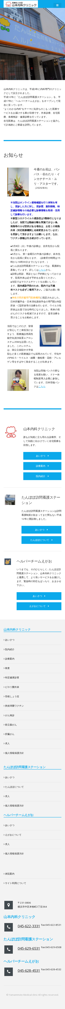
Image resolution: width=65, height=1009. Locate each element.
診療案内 (40, 465)
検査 (7, 668)
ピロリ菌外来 (12, 687)
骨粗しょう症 (12, 696)
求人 (7, 743)
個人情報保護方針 (14, 753)
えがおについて (37, 606)
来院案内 (9, 873)
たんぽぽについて (39, 540)
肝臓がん (9, 734)
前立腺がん (11, 724)
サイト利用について (15, 883)
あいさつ (40, 455)
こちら (42, 269)
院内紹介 (40, 476)
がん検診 (9, 715)
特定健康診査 (12, 677)
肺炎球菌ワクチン (14, 705)
